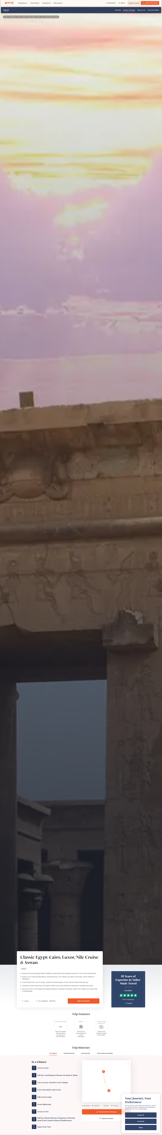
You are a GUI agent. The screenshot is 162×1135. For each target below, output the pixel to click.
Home (6, 17)
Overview (118, 10)
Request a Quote (134, 3)
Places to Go (141, 10)
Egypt (24, 17)
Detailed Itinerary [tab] (69, 1053)
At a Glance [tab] (53, 1053)
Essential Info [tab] (85, 1053)
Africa (19, 17)
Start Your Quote (83, 1001)
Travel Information (153, 10)
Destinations (13, 17)
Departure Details (107, 1118)
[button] (104, 1072)
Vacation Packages (129, 10)
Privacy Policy (143, 1109)
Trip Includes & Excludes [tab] (105, 1053)
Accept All (140, 1115)
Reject (141, 1127)
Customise (140, 1121)
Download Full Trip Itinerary (107, 1112)
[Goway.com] (9, 3)
